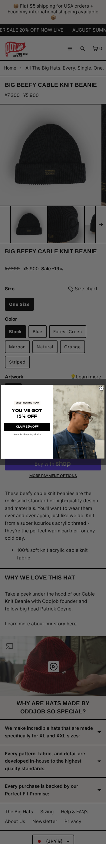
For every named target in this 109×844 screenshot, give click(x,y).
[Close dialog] (101, 388)
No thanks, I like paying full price (27, 434)
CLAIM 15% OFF (27, 427)
